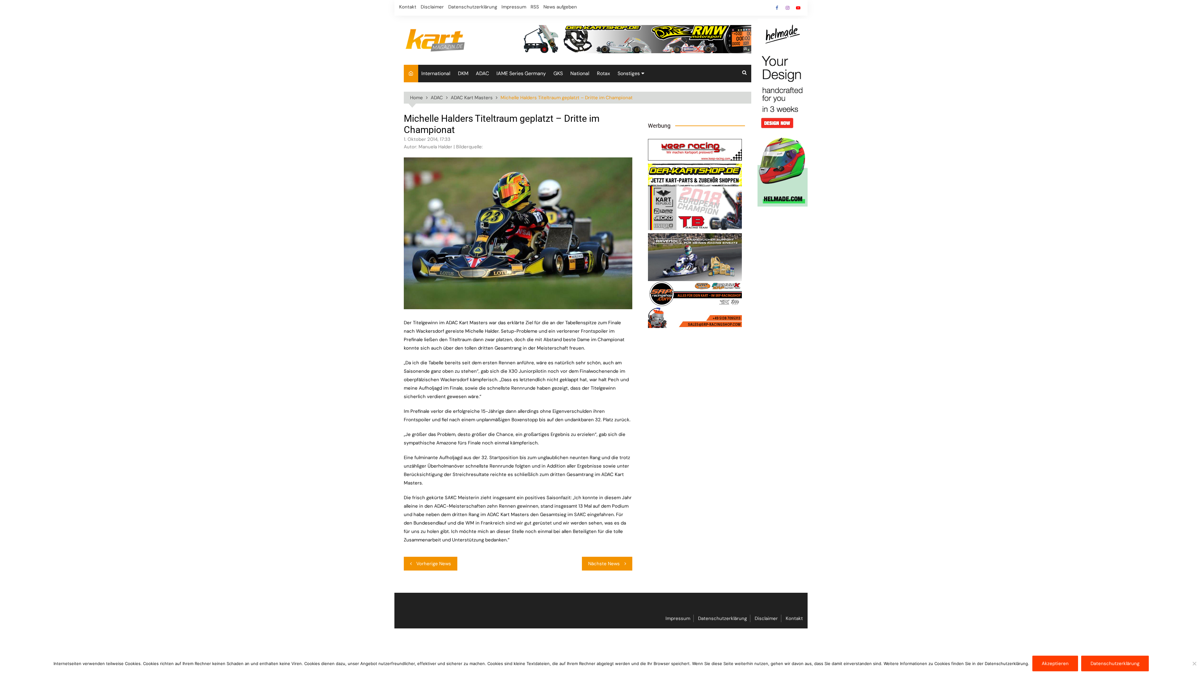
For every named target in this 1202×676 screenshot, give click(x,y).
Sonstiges (629, 73)
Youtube (798, 8)
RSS (535, 7)
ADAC (482, 73)
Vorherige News (433, 564)
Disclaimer (432, 7)
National (579, 73)
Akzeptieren (1055, 663)
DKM (463, 73)
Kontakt (407, 7)
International (435, 73)
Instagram (787, 8)
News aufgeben (560, 7)
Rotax (603, 73)
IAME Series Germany (521, 73)
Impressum (513, 7)
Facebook (777, 8)
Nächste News (604, 564)
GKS (558, 73)
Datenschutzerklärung (472, 7)
